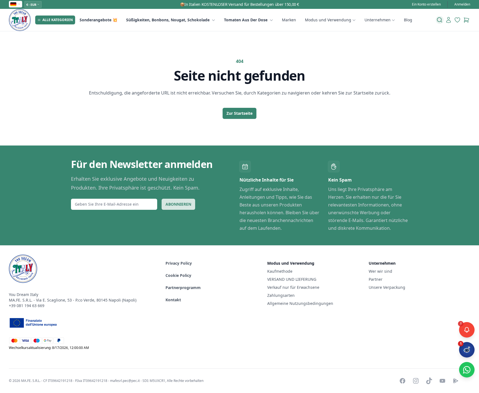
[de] (15, 4)
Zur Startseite (239, 113)
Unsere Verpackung (387, 287)
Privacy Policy (178, 263)
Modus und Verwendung (328, 19)
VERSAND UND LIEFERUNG (292, 279)
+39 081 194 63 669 (26, 305)
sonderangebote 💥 (98, 19)
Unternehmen (378, 19)
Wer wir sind (380, 271)
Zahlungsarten (281, 295)
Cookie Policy (178, 275)
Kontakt (173, 299)
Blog (408, 19)
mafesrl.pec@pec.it (125, 380)
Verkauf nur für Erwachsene (293, 287)
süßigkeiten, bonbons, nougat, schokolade (168, 19)
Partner (376, 279)
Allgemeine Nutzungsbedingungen (300, 303)
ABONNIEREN (178, 204)
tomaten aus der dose (245, 19)
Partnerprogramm (183, 287)
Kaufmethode (279, 271)
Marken (289, 19)
